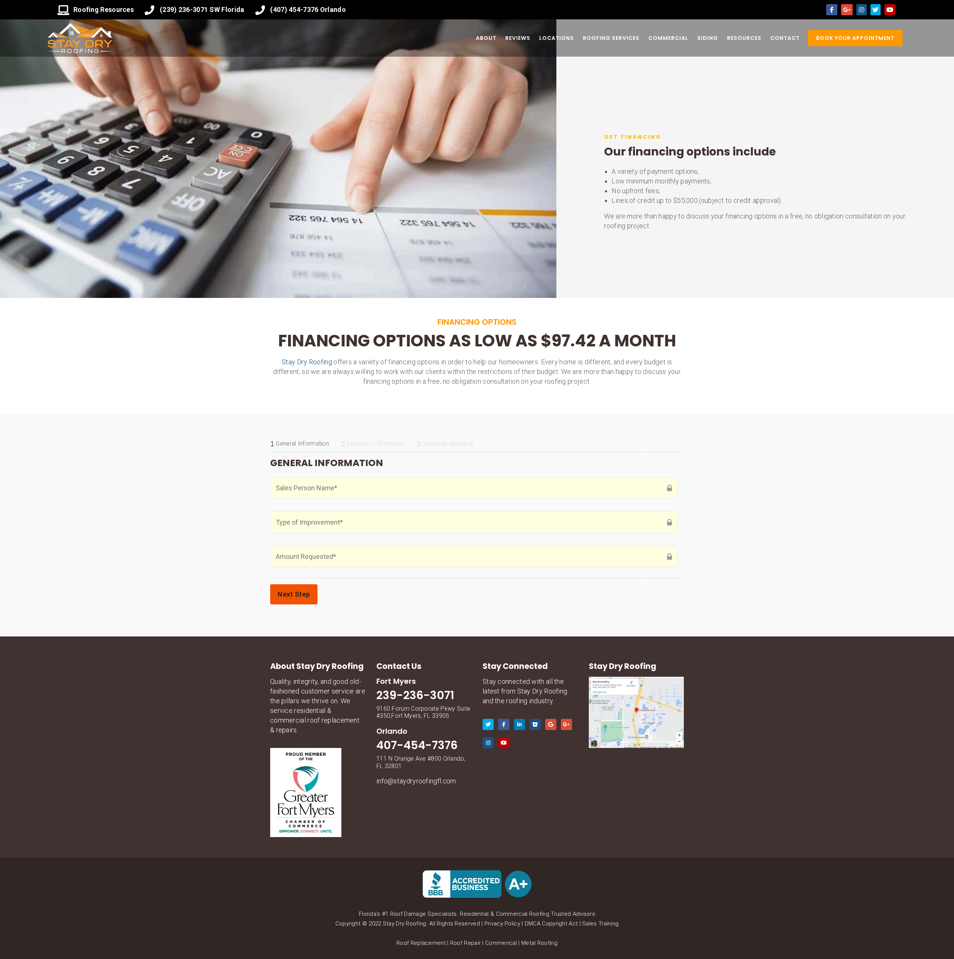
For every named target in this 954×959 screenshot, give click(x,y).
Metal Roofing (539, 943)
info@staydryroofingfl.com (416, 781)
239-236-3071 (415, 695)
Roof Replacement (421, 943)
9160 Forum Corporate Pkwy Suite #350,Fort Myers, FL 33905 (423, 712)
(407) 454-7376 (294, 9)
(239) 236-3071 (184, 9)
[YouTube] (890, 9)
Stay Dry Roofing (307, 362)
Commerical (501, 943)
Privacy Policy (502, 923)
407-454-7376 (417, 745)
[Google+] (846, 9)
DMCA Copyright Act (551, 923)
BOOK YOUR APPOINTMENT (855, 38)
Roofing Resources (103, 9)
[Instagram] (861, 9)
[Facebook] (831, 9)
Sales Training (600, 923)
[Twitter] (875, 9)
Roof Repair (465, 943)
